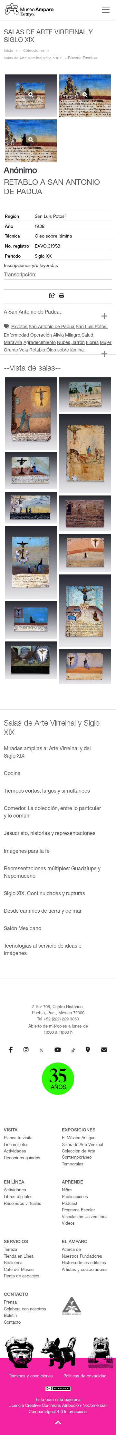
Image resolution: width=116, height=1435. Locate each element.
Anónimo (20, 171)
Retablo (37, 350)
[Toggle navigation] (104, 9)
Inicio (8, 50)
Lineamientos (16, 1145)
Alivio (58, 335)
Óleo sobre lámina (65, 350)
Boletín (10, 1316)
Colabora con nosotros (25, 1309)
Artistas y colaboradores (85, 1270)
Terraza (10, 1250)
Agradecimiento (40, 343)
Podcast (69, 1204)
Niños (67, 1190)
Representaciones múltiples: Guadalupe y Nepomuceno (52, 873)
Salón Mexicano (22, 929)
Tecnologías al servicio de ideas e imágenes (43, 950)
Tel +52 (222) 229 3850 (58, 1020)
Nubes (63, 343)
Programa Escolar (78, 1210)
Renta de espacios (21, 1276)
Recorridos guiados (22, 1158)
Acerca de (71, 1250)
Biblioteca (13, 1263)
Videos (68, 1224)
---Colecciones (32, 50)
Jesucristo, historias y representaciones (49, 834)
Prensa (10, 1303)
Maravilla (13, 343)
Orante (11, 350)
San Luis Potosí (91, 327)
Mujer (105, 343)
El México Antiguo (78, 1138)
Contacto (12, 1323)
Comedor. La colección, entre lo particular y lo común (52, 812)
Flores (92, 343)
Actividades (15, 1152)
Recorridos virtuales (22, 1204)
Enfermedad (16, 335)
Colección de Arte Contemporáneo (78, 1155)
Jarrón (78, 343)
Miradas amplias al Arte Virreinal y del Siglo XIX (47, 753)
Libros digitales (18, 1197)
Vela (23, 350)
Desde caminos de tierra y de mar (43, 911)
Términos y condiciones (31, 1376)
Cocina (12, 774)
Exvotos (19, 327)
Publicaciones (75, 1197)
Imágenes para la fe (27, 851)
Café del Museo (19, 1270)
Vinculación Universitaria (85, 1217)
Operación (41, 335)
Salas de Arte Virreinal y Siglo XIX (33, 58)
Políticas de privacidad (85, 1376)
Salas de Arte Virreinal (82, 1145)
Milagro (72, 335)
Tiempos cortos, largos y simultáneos (47, 791)
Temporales (72, 1164)
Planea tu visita (18, 1138)
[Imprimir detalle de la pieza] (61, 297)
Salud (87, 335)
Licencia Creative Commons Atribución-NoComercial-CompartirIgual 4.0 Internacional (58, 1409)
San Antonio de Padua (51, 327)
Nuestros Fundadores (82, 1257)
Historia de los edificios (84, 1263)
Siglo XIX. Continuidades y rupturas (44, 894)
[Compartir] (52, 297)
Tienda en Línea (19, 1257)
